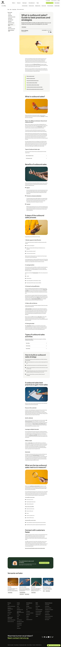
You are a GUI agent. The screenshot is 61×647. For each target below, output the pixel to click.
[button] (35, 155)
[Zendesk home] (3, 2)
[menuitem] (59, 0)
